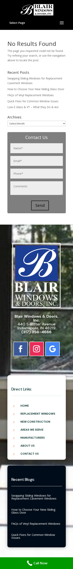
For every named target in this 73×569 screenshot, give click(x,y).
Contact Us (29, 453)
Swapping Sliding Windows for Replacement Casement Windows (33, 496)
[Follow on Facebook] (20, 349)
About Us (27, 445)
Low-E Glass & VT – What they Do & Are (33, 107)
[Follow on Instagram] (36, 349)
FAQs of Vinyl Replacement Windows (30, 95)
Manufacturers (32, 437)
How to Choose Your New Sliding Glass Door (35, 89)
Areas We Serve (31, 429)
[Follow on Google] (52, 349)
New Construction (35, 421)
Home (24, 405)
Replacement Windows (37, 413)
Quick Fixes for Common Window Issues (32, 101)
